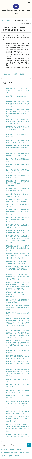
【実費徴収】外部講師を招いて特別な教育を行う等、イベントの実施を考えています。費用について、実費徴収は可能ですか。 (17, 203)
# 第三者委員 (6, 74)
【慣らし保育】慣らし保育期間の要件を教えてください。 (17, 301)
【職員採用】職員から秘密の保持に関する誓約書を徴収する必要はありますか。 (17, 363)
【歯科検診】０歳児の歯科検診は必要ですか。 (17, 165)
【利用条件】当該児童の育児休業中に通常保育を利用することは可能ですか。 (17, 269)
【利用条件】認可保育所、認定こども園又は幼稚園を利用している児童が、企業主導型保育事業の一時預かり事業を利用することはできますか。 (17, 285)
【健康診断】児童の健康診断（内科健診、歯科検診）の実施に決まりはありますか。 (17, 90)
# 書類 (19, 449)
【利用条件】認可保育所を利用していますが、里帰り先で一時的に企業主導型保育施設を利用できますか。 (17, 255)
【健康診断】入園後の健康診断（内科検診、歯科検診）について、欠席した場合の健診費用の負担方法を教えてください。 (17, 112)
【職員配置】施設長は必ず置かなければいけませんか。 (17, 351)
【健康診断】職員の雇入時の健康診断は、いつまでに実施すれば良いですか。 (17, 148)
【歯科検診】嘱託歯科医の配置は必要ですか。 (17, 160)
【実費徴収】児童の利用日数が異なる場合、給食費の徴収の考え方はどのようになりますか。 (17, 219)
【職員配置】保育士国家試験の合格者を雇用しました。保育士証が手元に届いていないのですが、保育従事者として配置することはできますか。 (17, 334)
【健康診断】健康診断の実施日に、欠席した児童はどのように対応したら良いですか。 (17, 104)
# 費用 (20, 452)
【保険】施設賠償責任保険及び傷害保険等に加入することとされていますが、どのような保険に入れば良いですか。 (17, 404)
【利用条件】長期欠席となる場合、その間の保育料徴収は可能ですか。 (17, 262)
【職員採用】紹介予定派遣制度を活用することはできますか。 (17, 380)
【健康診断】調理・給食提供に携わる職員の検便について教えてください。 (17, 154)
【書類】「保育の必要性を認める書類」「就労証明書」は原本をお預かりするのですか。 (17, 307)
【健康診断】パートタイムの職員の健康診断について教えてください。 (17, 141)
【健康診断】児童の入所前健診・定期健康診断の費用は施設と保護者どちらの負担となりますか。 (17, 121)
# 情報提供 (14, 74)
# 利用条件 (4, 449)
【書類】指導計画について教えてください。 (17, 314)
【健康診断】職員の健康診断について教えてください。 (17, 136)
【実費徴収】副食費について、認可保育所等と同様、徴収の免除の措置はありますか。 (17, 248)
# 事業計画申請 (5, 452)
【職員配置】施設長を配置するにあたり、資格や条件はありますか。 (17, 357)
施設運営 (9, 20)
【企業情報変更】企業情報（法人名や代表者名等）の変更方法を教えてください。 (17, 436)
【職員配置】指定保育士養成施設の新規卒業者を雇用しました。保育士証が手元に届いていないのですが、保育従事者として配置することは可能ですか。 (17, 322)
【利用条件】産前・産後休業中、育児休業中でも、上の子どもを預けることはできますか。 (17, 294)
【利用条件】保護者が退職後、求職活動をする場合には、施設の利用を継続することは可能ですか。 (17, 276)
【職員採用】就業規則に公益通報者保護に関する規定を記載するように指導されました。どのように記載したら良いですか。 (17, 372)
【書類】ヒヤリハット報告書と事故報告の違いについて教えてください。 (17, 412)
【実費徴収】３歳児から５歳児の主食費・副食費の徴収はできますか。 (17, 231)
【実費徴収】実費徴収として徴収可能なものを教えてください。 (17, 195)
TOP (2, 20)
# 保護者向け (12, 449)
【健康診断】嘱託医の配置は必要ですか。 (17, 97)
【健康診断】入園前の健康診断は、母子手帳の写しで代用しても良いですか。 (17, 129)
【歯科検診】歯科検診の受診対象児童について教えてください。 (17, 171)
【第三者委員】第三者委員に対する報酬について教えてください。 (17, 391)
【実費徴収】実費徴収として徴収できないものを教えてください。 (17, 189)
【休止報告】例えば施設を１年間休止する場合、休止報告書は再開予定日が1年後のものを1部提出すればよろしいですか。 (17, 427)
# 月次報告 (14, 452)
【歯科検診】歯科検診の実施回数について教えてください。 (17, 176)
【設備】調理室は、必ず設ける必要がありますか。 (17, 397)
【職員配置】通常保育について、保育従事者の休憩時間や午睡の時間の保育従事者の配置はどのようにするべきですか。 (17, 344)
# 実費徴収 (26, 452)
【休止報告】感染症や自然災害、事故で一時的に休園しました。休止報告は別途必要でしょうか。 (17, 419)
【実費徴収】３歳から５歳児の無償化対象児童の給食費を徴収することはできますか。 (17, 211)
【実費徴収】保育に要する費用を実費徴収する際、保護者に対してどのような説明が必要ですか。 (17, 183)
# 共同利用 (16, 456)
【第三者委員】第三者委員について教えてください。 (17, 386)
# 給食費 (10, 456)
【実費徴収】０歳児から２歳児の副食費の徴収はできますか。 (17, 226)
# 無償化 (3, 456)
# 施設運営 (21, 74)
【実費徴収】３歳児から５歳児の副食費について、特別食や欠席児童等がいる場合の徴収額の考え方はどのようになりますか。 (17, 239)
